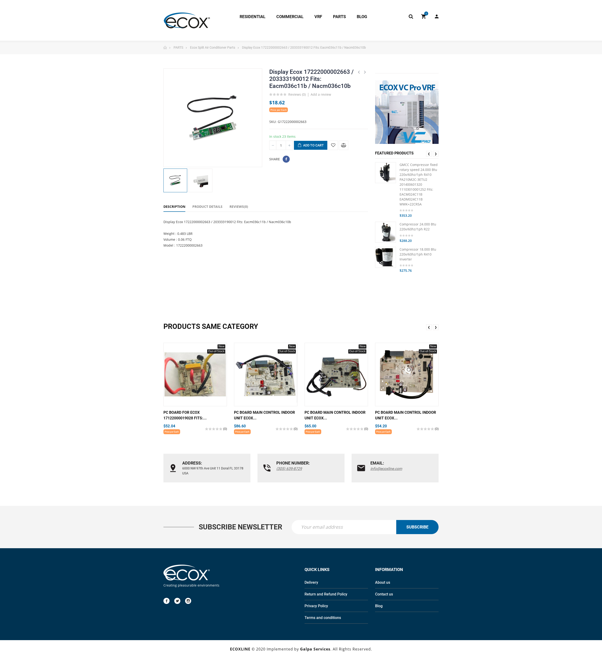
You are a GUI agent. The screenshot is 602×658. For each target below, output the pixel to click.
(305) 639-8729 (289, 468)
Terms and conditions (323, 617)
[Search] (411, 16)
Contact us (384, 594)
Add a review (321, 94)
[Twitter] (177, 601)
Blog (379, 606)
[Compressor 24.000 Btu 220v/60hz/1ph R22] (386, 232)
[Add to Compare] (343, 145)
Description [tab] (174, 206)
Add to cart (313, 145)
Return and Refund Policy (326, 594)
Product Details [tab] (207, 206)
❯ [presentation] (436, 154)
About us (382, 582)
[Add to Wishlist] (333, 145)
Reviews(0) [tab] (239, 206)
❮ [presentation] (429, 154)
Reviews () (297, 95)
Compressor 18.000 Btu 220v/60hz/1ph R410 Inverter (418, 254)
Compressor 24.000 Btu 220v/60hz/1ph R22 (418, 226)
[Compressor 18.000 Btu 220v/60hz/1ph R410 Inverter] (386, 257)
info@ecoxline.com (386, 468)
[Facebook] (166, 601)
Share (286, 159)
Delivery (311, 582)
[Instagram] (188, 601)
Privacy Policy (316, 606)
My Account (434, 16)
